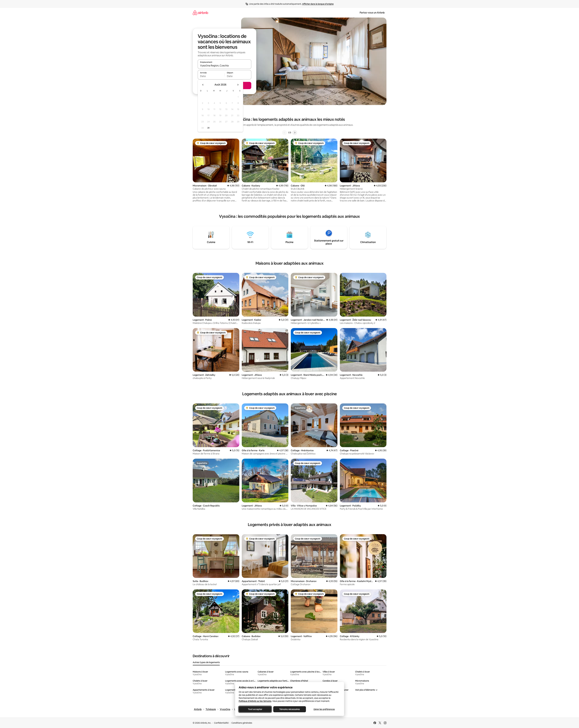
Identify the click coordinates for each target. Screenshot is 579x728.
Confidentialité (221, 722)
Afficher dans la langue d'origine (318, 4)
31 (208, 128)
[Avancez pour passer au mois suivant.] (238, 85)
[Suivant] (294, 132)
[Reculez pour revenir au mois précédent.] (203, 85)
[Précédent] (284, 132)
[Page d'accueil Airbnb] (200, 12)
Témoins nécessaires (289, 709)
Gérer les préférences (324, 709)
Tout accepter (255, 709)
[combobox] (224, 65)
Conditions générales (241, 722)
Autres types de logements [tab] (206, 662)
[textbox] (211, 76)
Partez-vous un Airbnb (372, 12)
